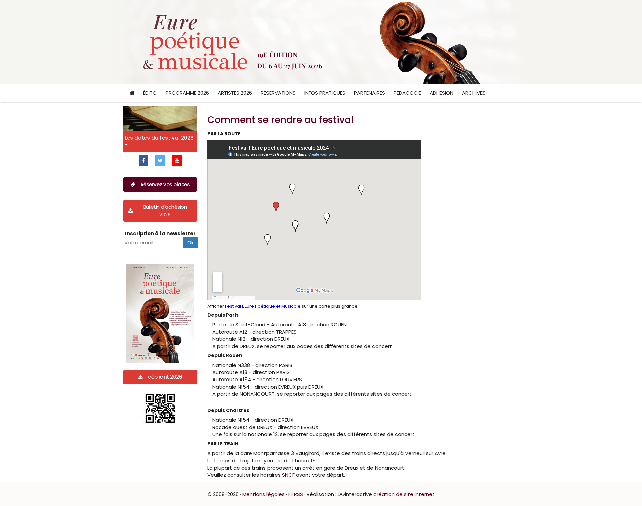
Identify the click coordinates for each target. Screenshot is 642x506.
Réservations (278, 92)
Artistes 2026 (235, 92)
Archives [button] (474, 92)
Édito (150, 92)
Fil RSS (295, 494)
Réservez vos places (165, 184)
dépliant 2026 (165, 377)
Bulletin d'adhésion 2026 (165, 210)
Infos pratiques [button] (324, 92)
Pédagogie (407, 92)
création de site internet (404, 494)
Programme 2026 (187, 92)
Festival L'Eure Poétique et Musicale (263, 306)
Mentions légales (263, 494)
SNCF (288, 474)
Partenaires (369, 92)
